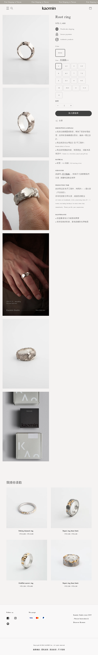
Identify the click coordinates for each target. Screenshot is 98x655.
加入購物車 (73, 113)
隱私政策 (44, 649)
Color (57, 46)
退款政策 (53, 649)
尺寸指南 (61, 649)
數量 (57, 101)
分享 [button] (61, 120)
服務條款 (36, 649)
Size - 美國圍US (62, 60)
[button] (7, 8)
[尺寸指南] (65, 174)
